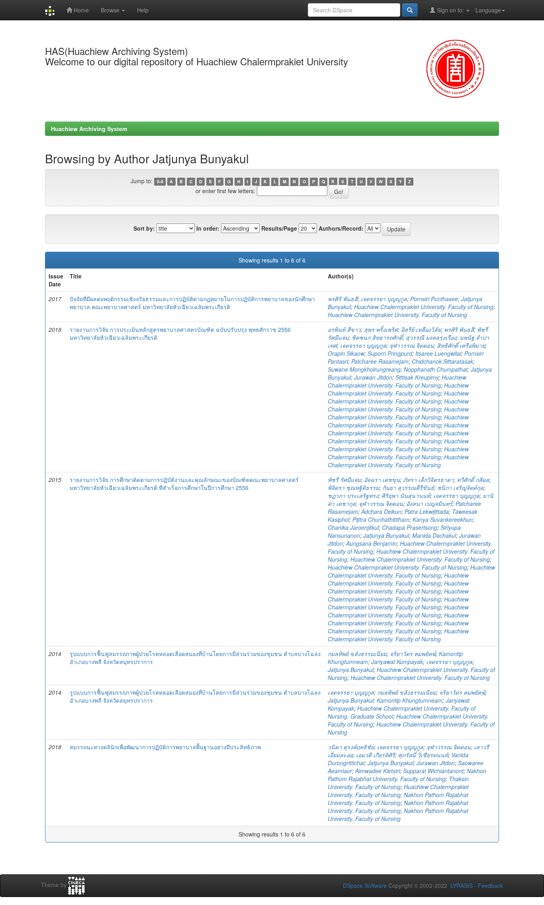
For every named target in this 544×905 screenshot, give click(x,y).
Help (143, 10)
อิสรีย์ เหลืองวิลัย (421, 329)
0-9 (160, 181)
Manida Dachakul (434, 535)
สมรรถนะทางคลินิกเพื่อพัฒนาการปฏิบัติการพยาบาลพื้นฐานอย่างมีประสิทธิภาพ (165, 747)
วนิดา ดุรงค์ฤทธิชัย (351, 747)
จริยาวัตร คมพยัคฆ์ (413, 654)
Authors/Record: (341, 228)
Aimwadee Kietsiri (377, 771)
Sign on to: (450, 10)
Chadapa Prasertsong (409, 527)
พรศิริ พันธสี (343, 299)
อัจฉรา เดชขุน (382, 480)
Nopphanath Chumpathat (436, 369)
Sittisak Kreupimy (416, 377)
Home (80, 10)
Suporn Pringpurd (390, 353)
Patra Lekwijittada (427, 511)
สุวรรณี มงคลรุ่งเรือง (431, 337)
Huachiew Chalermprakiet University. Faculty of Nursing (423, 307)
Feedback (490, 885)
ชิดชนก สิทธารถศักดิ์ (377, 337)
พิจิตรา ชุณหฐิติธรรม (353, 488)
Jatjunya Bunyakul (386, 535)
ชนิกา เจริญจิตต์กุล (460, 488)
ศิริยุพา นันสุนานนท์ (406, 496)
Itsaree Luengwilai (438, 353)
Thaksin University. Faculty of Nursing (398, 783)
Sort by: (144, 228)
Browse (111, 10)
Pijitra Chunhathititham (380, 519)
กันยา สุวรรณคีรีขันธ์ (408, 488)
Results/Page (279, 228)
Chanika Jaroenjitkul (353, 527)
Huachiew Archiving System (89, 129)
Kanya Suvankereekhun (443, 519)
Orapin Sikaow (346, 353)
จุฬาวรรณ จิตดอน (411, 345)
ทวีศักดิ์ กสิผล (473, 480)
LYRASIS (461, 885)
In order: (207, 228)
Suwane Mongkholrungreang (364, 369)
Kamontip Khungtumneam (409, 700)
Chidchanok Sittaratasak (442, 361)
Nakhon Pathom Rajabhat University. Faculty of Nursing (407, 775)
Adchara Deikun (381, 511)
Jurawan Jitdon (373, 377)
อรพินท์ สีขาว (344, 329)
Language (488, 10)
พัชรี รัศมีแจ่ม (344, 480)
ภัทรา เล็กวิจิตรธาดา (428, 480)
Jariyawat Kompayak (397, 662)
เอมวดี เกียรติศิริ (375, 755)
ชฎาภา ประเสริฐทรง (353, 496)
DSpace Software (365, 885)
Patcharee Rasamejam (380, 361)
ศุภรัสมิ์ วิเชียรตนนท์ (423, 755)
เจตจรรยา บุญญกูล (384, 299)
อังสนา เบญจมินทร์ (429, 503)
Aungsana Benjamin (371, 543)
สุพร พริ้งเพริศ (381, 329)
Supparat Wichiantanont (433, 771)
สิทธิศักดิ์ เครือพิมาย (461, 345)
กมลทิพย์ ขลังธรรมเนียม (357, 654)
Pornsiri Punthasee (434, 299)
